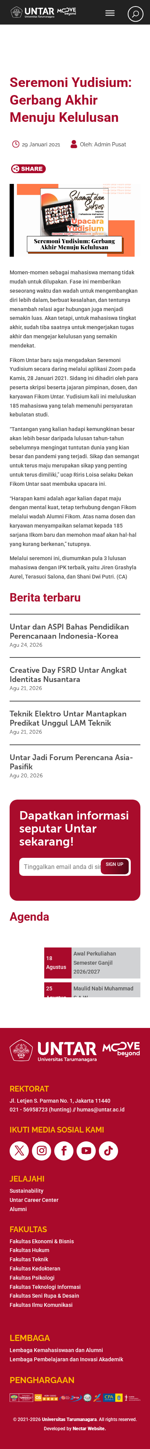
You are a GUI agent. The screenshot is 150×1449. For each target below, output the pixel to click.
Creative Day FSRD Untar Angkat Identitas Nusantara (68, 674)
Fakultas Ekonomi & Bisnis (42, 1241)
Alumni (18, 1209)
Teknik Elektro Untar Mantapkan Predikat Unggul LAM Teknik (68, 718)
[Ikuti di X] (19, 1151)
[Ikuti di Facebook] (63, 1151)
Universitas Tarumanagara (69, 1419)
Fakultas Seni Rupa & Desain (44, 1296)
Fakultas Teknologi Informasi (45, 1287)
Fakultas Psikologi (32, 1278)
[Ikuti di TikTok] (108, 1151)
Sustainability (26, 1191)
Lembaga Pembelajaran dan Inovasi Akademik (66, 1359)
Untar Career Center (34, 1200)
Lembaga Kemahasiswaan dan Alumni (56, 1350)
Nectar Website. (89, 1428)
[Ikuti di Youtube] (86, 1151)
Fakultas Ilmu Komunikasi (41, 1305)
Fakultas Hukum (29, 1250)
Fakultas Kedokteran (35, 1268)
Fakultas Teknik (29, 1259)
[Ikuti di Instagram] (41, 1151)
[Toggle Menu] (110, 13)
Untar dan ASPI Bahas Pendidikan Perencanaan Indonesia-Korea (69, 631)
